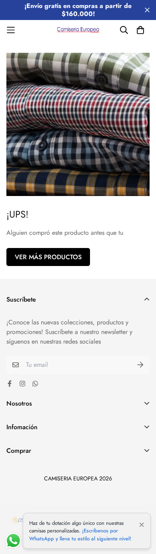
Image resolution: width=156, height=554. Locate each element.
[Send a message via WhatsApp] (13, 540)
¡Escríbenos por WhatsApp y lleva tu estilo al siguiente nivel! (80, 534)
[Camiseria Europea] (78, 30)
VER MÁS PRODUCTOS (48, 257)
